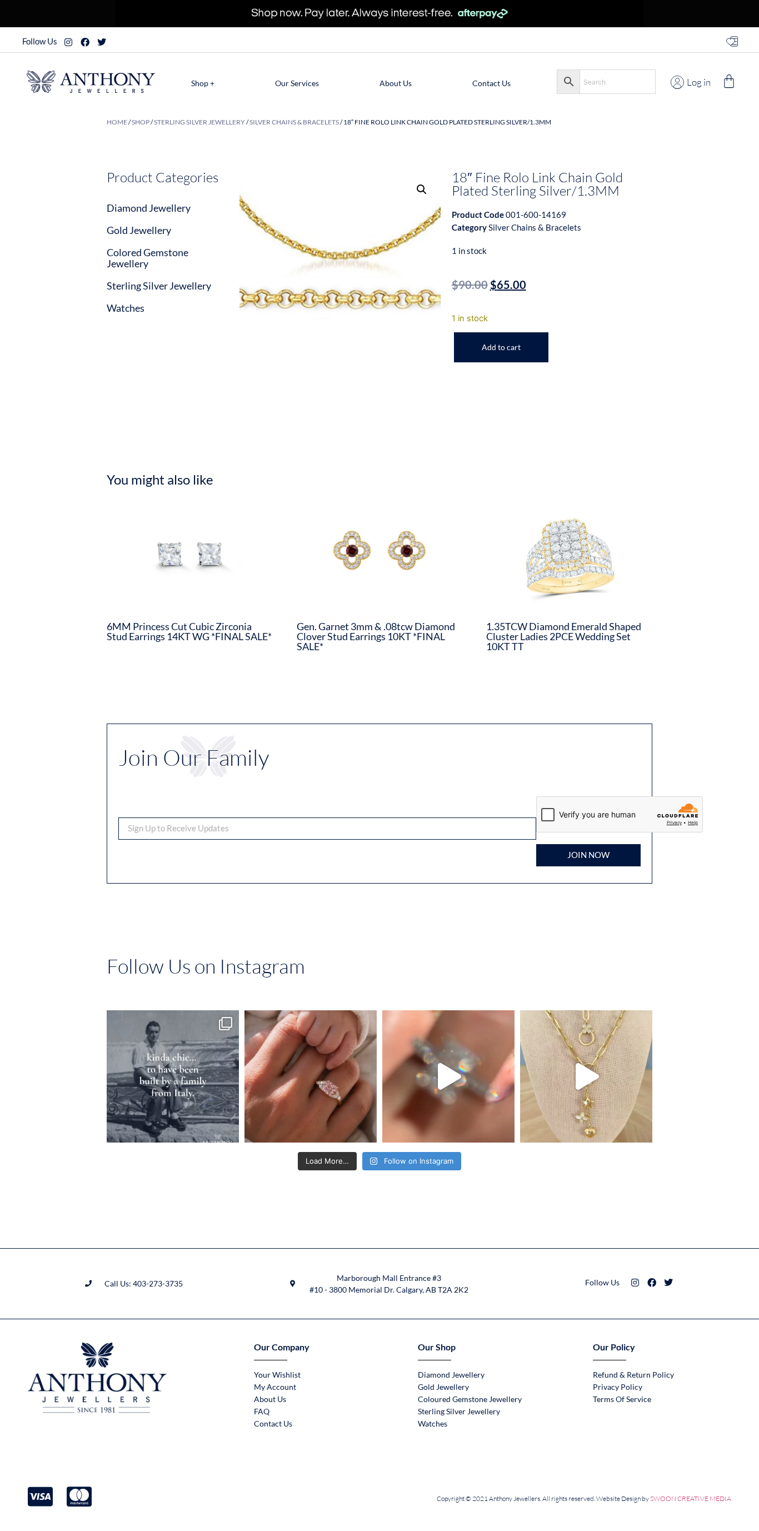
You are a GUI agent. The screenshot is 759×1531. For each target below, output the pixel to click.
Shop (140, 122)
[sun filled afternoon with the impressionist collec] (448, 1076)
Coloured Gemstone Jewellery (470, 1399)
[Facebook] (85, 42)
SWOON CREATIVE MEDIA (690, 1498)
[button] (422, 189)
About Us (395, 83)
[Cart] (729, 81)
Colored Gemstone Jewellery (147, 258)
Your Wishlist (277, 1374)
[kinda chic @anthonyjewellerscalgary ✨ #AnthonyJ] (173, 1076)
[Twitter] (101, 42)
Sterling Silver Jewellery (199, 122)
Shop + (202, 83)
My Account (275, 1387)
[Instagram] (68, 42)
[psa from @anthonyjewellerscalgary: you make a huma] (310, 1076)
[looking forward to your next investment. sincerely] (586, 1076)
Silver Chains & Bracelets (294, 122)
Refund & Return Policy (633, 1374)
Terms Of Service (622, 1399)
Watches (125, 308)
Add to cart (501, 347)
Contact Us (491, 83)
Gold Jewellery (139, 230)
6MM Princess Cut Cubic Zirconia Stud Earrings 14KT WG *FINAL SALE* (189, 631)
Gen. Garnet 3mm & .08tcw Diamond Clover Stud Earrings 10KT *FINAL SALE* (376, 636)
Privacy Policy (617, 1387)
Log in (699, 82)
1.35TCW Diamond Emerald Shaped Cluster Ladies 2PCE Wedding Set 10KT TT (563, 636)
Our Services (297, 83)
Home (117, 122)
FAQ (261, 1411)
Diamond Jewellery (149, 208)
